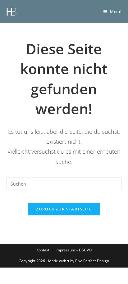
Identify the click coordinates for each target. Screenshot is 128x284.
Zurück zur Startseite (64, 209)
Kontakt (42, 250)
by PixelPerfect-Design (89, 261)
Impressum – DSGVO (74, 250)
